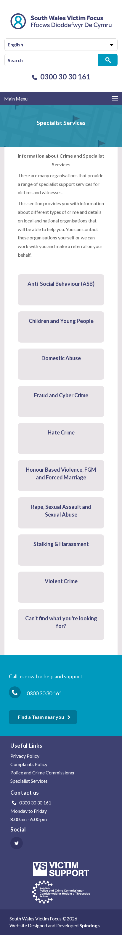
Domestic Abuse (61, 358)
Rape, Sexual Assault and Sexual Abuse (61, 510)
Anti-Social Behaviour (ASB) (61, 283)
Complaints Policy (28, 764)
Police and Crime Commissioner (42, 772)
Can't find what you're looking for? (61, 622)
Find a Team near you (41, 717)
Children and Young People (61, 321)
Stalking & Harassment (61, 544)
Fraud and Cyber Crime (61, 395)
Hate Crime (61, 432)
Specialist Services (29, 781)
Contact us (24, 792)
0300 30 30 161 (65, 76)
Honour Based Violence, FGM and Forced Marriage (61, 473)
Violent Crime (61, 581)
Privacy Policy (24, 756)
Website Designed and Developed (54, 925)
